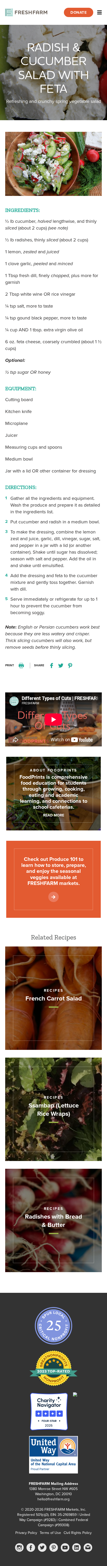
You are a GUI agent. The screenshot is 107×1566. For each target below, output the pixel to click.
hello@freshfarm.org (53, 1499)
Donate (78, 12)
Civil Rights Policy (78, 1533)
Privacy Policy (26, 1533)
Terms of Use (50, 1533)
